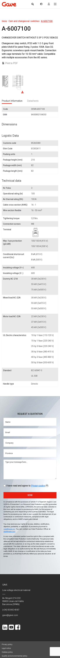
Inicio (4, 21)
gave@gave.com (10, 615)
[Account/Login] (48, 4)
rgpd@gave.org (9, 529)
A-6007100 (47, 21)
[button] (55, 4)
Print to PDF (11, 63)
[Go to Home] (9, 4)
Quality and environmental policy (14, 656)
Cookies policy (7, 652)
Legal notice (6, 648)
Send (30, 495)
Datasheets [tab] (33, 101)
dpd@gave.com (9, 531)
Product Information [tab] (12, 101)
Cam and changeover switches (24, 21)
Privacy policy (38, 486)
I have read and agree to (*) (27, 486)
